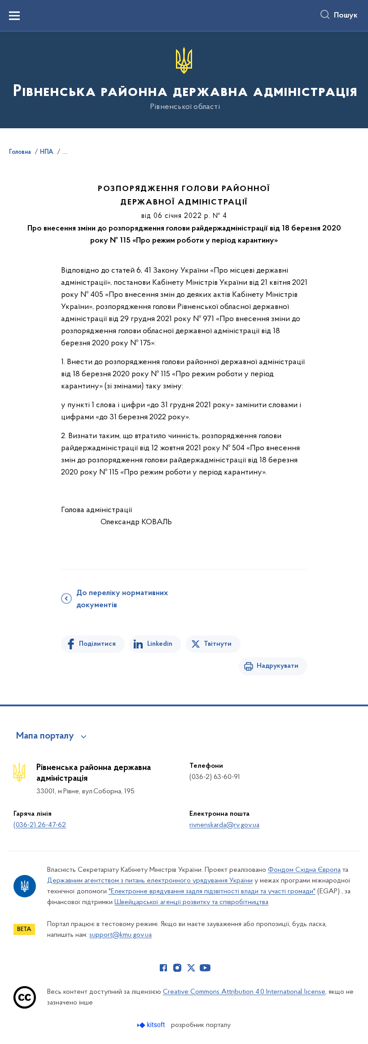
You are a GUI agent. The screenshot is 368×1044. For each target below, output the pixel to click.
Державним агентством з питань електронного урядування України (150, 880)
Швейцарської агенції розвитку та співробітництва (191, 902)
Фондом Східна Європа (304, 870)
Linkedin (159, 644)
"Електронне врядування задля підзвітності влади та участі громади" (212, 891)
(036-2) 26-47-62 (39, 825)
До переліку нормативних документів (122, 599)
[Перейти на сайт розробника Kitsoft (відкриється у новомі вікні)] (151, 1025)
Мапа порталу (45, 736)
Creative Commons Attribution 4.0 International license (244, 992)
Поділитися (97, 644)
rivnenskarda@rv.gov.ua (224, 825)
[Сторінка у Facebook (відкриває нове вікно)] (163, 967)
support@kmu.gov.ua (120, 935)
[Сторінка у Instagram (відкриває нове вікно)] (177, 967)
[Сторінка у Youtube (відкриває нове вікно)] (205, 967)
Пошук (346, 16)
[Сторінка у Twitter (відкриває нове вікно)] (191, 967)
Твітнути (218, 644)
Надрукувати (277, 666)
